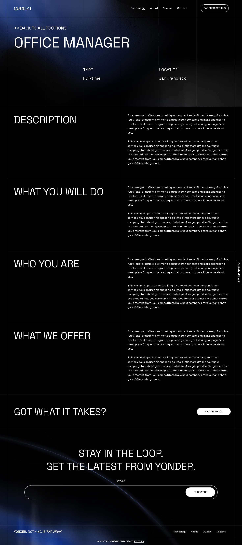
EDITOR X (139, 541)
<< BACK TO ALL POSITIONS (40, 28)
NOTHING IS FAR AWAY (38, 531)
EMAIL (120, 480)
